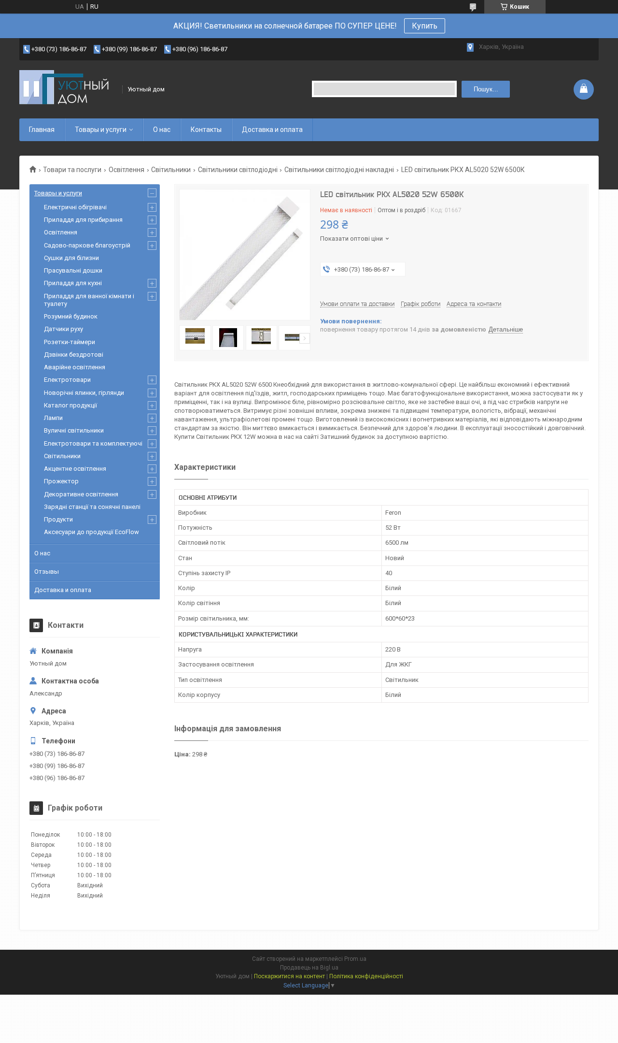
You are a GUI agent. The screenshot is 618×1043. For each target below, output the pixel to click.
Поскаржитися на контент (289, 976)
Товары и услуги (100, 129)
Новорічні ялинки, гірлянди (84, 392)
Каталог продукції (70, 405)
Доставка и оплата (272, 129)
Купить (424, 25)
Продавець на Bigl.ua (309, 967)
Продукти (58, 519)
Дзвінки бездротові (73, 354)
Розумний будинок (71, 316)
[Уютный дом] (67, 89)
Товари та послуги (72, 170)
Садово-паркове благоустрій (87, 245)
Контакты (206, 129)
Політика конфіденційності (366, 976)
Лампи (53, 417)
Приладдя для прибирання (83, 219)
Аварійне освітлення (74, 367)
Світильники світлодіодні (238, 170)
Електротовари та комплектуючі (93, 443)
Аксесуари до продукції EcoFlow (91, 532)
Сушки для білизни (71, 257)
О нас (161, 129)
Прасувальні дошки (73, 270)
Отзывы (46, 571)
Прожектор (61, 481)
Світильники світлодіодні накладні (339, 170)
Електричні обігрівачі (75, 207)
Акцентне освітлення (75, 468)
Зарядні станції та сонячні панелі (92, 506)
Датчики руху (63, 329)
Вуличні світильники (74, 430)
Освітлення (126, 170)
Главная (42, 129)
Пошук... (486, 89)
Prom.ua (355, 959)
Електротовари (67, 379)
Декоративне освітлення (81, 494)
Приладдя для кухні (73, 283)
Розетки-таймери (69, 342)
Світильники (171, 170)
